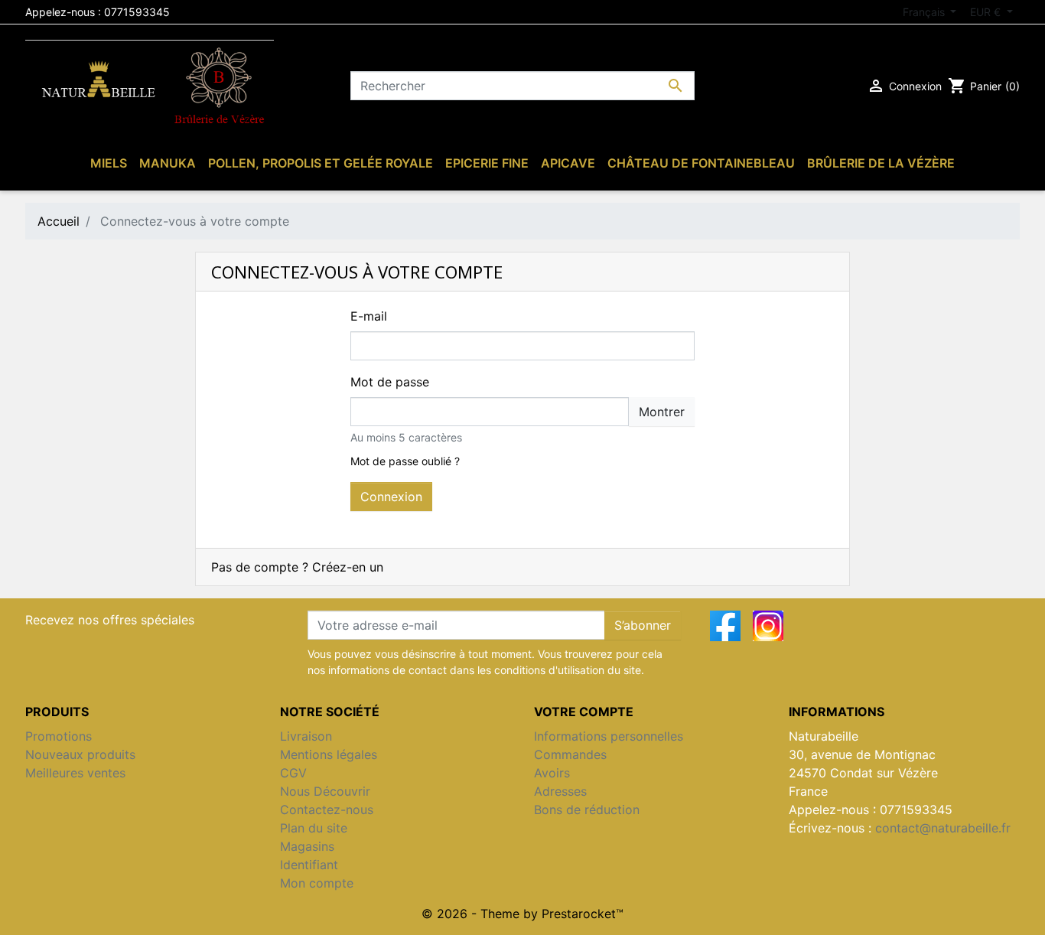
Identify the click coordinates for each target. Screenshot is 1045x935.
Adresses (560, 791)
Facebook (725, 626)
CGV (293, 772)
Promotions (58, 736)
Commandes (570, 754)
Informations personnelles (608, 736)
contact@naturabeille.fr (943, 828)
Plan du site (313, 828)
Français (925, 11)
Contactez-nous (326, 809)
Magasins (307, 846)
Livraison (306, 736)
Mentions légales (328, 754)
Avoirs (552, 772)
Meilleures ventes (75, 772)
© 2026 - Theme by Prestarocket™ (522, 913)
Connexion (391, 496)
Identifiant (309, 864)
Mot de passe (389, 381)
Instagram (768, 626)
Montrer (662, 411)
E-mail (368, 316)
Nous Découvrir (325, 791)
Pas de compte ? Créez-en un (297, 567)
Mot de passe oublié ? (405, 461)
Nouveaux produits (80, 754)
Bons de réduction (587, 809)
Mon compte (316, 883)
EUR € (987, 11)
